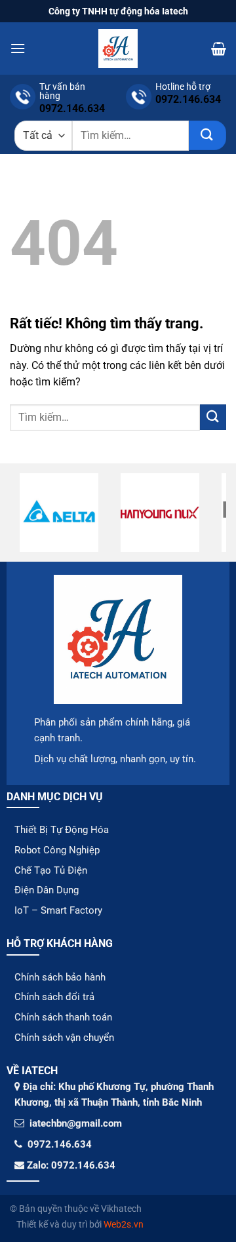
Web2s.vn (124, 1224)
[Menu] (18, 48)
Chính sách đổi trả (54, 997)
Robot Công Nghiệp (57, 850)
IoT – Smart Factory (58, 910)
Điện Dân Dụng (46, 890)
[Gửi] (207, 135)
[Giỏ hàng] (218, 48)
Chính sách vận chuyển (64, 1037)
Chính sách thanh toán (63, 1017)
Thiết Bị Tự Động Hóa (61, 830)
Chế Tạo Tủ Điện (50, 870)
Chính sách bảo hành (60, 977)
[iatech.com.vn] (118, 48)
